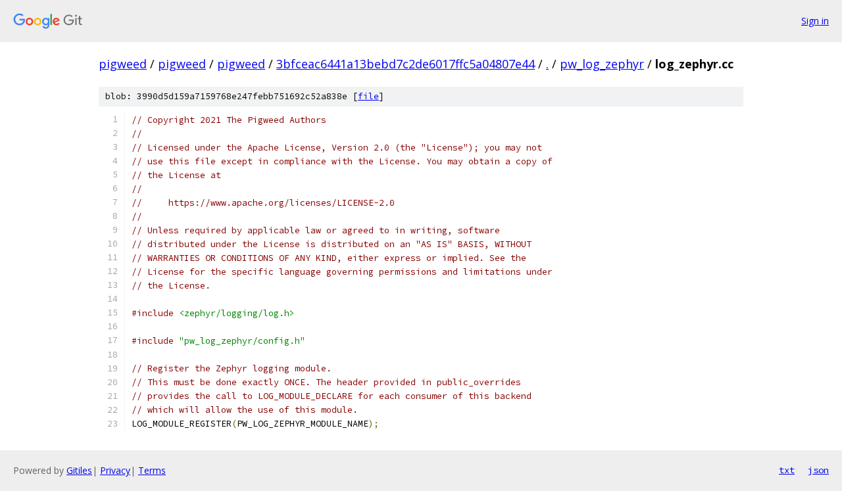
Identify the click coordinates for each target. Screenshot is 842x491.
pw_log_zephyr (602, 64)
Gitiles (79, 470)
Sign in (815, 20)
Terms (152, 470)
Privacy (115, 470)
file (368, 96)
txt (787, 470)
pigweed (123, 64)
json (818, 470)
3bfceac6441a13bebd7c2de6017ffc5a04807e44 (405, 64)
